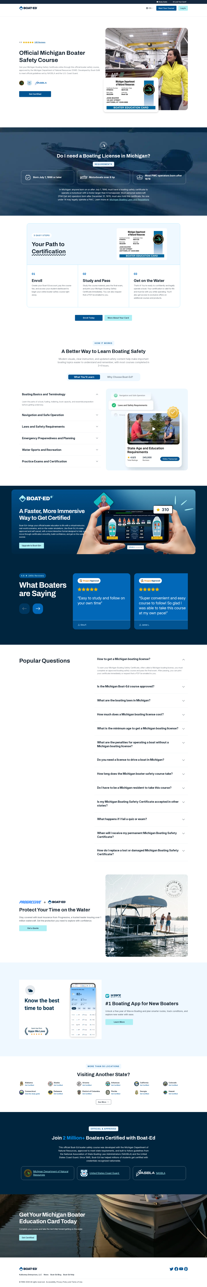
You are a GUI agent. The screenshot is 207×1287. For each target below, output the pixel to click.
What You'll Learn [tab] (84, 377)
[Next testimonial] (38, 608)
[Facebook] (176, 1269)
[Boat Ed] (28, 8)
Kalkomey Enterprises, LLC (30, 1275)
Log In (183, 8)
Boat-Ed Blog (55, 1275)
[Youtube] (181, 1269)
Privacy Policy (62, 1282)
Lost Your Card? (180, 2)
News (46, 1275)
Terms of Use (77, 1282)
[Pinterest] (186, 1269)
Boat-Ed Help (68, 1275)
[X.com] (171, 1269)
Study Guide (163, 2)
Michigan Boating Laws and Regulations (129, 199)
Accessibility (51, 1282)
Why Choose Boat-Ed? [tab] (120, 377)
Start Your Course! (166, 8)
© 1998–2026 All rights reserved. (32, 1282)
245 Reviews (39, 42)
